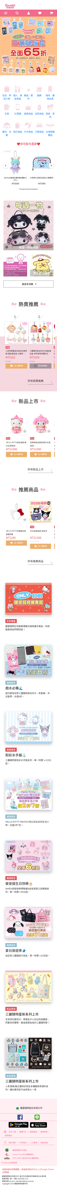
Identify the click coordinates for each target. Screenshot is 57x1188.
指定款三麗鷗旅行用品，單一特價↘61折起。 (27, 955)
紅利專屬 (11, 621)
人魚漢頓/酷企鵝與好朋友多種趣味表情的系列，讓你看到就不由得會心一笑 (26, 1088)
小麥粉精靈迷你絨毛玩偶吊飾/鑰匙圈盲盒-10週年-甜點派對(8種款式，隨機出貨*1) (16, 352)
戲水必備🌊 (14, 687)
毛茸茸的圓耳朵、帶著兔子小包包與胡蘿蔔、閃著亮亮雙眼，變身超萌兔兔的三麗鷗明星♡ (27, 1021)
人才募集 (33, 1142)
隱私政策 (44, 1142)
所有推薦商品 (35, 561)
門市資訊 (23, 1142)
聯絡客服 (33, 1132)
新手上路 (12, 1132)
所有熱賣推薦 (35, 381)
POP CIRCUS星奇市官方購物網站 (25, 1158)
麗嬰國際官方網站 (19, 1150)
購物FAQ (22, 1132)
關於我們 (12, 1142)
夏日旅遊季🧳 (15, 950)
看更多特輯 (27, 284)
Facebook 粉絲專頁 (9, 1162)
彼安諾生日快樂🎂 (19, 883)
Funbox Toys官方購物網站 (23, 1154)
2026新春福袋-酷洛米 (38, 531)
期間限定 (11, 682)
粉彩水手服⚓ (15, 754)
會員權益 (8, 1135)
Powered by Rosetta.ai (28, 189)
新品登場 (11, 1008)
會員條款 (44, 1132)
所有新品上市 (35, 469)
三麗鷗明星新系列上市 (22, 1014)
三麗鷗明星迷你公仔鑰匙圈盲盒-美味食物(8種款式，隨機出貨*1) (40, 352)
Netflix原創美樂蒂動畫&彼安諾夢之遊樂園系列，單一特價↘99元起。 (27, 890)
